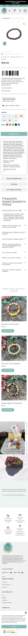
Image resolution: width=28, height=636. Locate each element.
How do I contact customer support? (11, 270)
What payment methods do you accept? (13, 233)
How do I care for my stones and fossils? (12, 263)
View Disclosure (5, 91)
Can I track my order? (9, 252)
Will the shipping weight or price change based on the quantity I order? (11, 245)
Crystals (4, 582)
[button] (26, 612)
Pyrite (22, 18)
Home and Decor (6, 584)
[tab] (14, 134)
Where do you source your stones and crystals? (11, 226)
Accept (14, 626)
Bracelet (12, 18)
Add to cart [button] (8, 331)
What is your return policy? (11, 258)
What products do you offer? (12, 210)
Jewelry (17, 18)
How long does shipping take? (12, 239)
